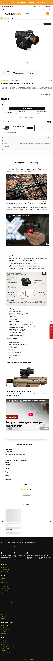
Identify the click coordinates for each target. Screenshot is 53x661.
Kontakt (3, 578)
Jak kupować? (4, 605)
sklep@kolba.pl (8, 468)
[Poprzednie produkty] (2, 522)
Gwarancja (3, 631)
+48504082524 (38, 6)
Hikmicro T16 (3, 642)
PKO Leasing (4, 616)
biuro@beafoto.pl (47, 9)
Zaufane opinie (4, 582)
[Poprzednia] (1, 2)
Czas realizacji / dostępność (7, 612)
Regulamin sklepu (5, 588)
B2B (2, 584)
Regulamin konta (5, 590)
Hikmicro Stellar (4, 654)
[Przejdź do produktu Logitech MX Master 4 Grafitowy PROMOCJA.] (13, 516)
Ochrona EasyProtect (5, 629)
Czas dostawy (4, 609)
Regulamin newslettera (6, 596)
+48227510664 (48, 6)
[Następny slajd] (50, 122)
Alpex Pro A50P (4, 650)
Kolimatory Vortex (20, 21)
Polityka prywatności (5, 594)
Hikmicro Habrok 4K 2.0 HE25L (7, 646)
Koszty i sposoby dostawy (6, 607)
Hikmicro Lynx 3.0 (4, 644)
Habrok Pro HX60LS (5, 648)
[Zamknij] (51, 321)
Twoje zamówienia (5, 567)
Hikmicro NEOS (4, 640)
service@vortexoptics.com (11, 457)
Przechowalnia (4, 571)
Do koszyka (13, 533)
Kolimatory (13, 21)
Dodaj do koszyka (28, 108)
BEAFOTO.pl (3, 21)
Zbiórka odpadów (5, 633)
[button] (47, 13)
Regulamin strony (5, 592)
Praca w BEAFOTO (5, 586)
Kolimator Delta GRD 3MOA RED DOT (17, 126)
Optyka (8, 21)
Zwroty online (4, 625)
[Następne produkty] (50, 522)
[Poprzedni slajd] (48, 122)
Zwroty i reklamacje (5, 627)
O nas (2, 580)
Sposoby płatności (5, 610)
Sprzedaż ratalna (5, 614)
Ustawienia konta (5, 569)
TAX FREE (3, 618)
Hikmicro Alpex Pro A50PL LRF (7, 652)
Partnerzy (3, 598)
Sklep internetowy (26, 659)
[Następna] (51, 2)
